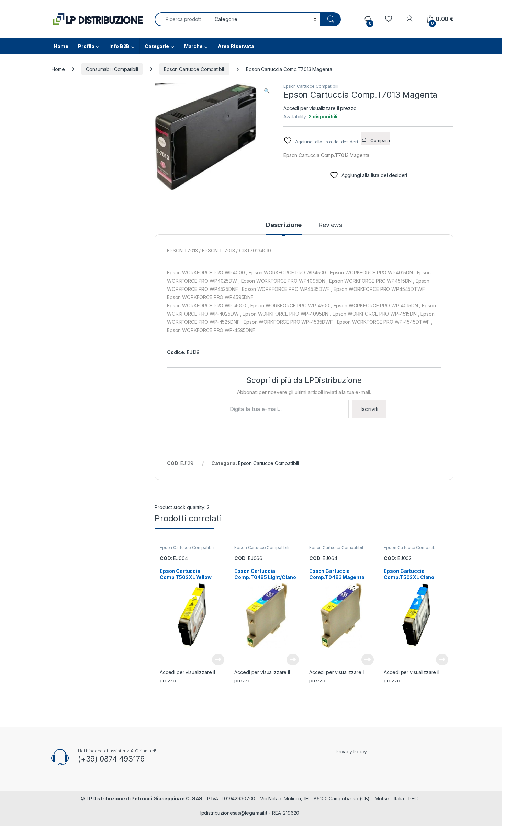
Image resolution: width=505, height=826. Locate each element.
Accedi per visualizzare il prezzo (319, 108)
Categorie (157, 46)
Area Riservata (236, 46)
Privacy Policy (351, 751)
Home (61, 46)
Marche (193, 46)
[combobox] (183, 19)
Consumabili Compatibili (112, 69)
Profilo (86, 46)
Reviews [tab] (330, 225)
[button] (267, 91)
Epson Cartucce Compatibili (194, 69)
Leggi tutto (218, 659)
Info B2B (119, 46)
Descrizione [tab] (284, 225)
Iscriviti (369, 408)
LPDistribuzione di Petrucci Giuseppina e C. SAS (144, 798)
